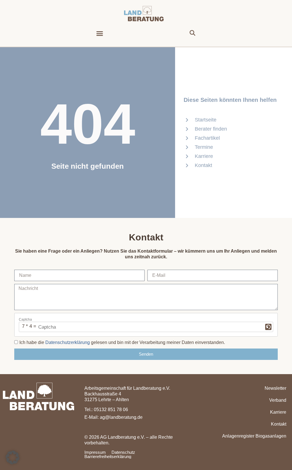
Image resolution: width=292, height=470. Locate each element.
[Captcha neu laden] (268, 327)
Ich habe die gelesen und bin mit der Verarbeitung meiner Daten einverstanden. (122, 342)
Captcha (25, 319)
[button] (99, 33)
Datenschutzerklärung (67, 342)
